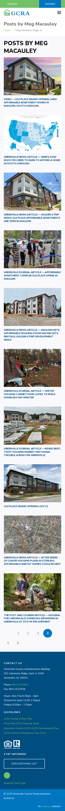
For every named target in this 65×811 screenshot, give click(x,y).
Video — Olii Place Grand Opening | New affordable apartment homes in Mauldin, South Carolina (30, 103)
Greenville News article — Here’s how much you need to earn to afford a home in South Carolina (32, 160)
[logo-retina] (17, 12)
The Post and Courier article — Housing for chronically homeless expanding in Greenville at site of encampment (32, 619)
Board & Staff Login (15, 783)
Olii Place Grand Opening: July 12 (26, 506)
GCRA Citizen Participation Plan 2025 (25, 733)
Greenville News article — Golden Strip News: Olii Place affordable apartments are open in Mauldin (32, 218)
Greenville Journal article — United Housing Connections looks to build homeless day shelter (29, 394)
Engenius (46, 806)
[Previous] (8, 633)
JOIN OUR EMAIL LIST (24, 763)
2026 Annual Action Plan (18, 718)
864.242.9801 (20, 684)
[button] (28, 3)
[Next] (28, 643)
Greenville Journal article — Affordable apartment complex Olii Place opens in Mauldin (32, 276)
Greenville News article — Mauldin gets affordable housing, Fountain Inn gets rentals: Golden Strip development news (32, 334)
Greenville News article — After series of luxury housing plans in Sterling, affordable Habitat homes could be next (32, 561)
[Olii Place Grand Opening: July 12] (32, 483)
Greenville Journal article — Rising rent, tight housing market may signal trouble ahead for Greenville (32, 452)
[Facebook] (7, 775)
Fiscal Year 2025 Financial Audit (21, 723)
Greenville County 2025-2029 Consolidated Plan (31, 728)
